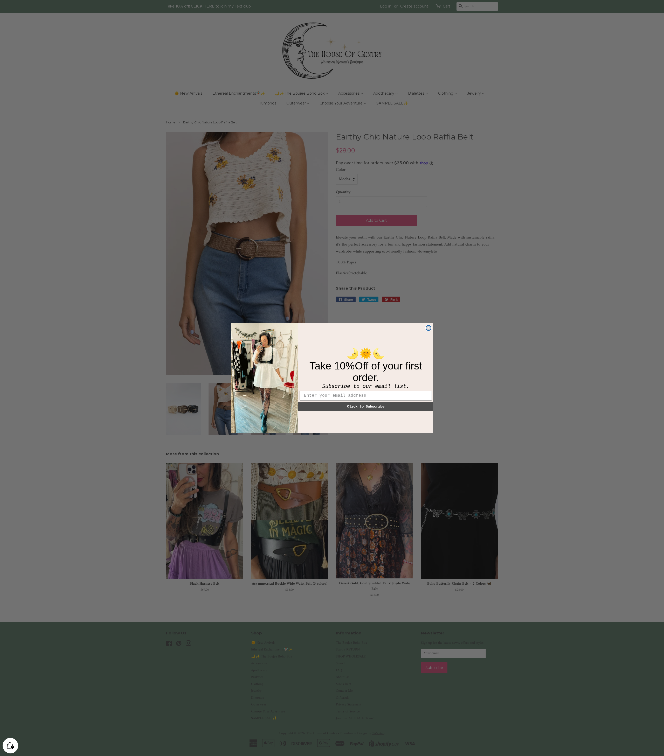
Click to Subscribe (365, 406)
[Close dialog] (428, 328)
